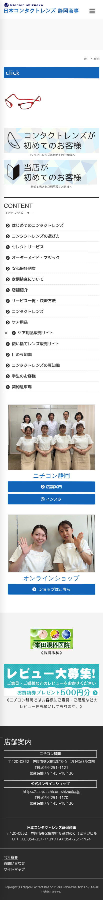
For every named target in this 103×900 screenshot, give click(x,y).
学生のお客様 (24, 376)
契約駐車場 (22, 387)
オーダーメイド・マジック (36, 257)
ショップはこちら (54, 589)
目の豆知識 (22, 354)
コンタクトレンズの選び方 (36, 236)
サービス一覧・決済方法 (34, 300)
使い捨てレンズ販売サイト (36, 343)
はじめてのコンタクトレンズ (38, 225)
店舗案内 (54, 486)
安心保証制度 (24, 268)
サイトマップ (14, 869)
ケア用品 (20, 322)
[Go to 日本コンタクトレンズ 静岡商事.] (85, 58)
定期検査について (28, 279)
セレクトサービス (28, 247)
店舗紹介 (20, 290)
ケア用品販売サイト (36, 332)
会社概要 (11, 857)
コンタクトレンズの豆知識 (36, 365)
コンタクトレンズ (28, 311)
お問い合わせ (14, 863)
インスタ (54, 499)
